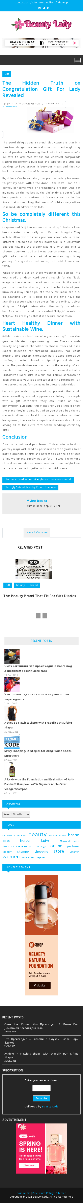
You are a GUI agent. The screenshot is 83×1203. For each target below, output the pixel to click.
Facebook (35, 8)
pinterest (48, 8)
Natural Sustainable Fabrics (16, 846)
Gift (6, 74)
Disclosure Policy (43, 3)
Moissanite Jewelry (70, 841)
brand (34, 585)
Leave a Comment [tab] (37, 532)
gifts (6, 841)
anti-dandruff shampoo (14, 836)
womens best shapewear (34, 857)
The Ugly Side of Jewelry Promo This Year (30, 487)
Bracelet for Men (57, 836)
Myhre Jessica (37, 501)
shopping (41, 851)
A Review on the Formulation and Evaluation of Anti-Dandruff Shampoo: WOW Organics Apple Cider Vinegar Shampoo (39, 784)
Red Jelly (7, 852)
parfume (73, 846)
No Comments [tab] (13, 532)
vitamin (75, 852)
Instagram (39, 8)
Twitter (44, 8)
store (59, 851)
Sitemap (63, 3)
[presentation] (38, 615)
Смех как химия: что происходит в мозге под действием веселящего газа (38, 668)
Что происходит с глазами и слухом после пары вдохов (41, 1041)
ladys (45, 841)
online (56, 846)
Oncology (41, 846)
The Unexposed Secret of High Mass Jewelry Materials (38, 480)
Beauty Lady (50, 1106)
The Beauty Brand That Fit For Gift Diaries (39, 596)
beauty (20, 585)
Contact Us (22, 3)
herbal (25, 840)
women (11, 857)
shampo (23, 851)
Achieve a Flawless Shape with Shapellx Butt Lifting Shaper (41, 1056)
